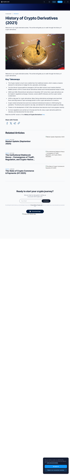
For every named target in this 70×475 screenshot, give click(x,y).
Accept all (56, 466)
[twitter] (11, 123)
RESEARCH (16, 13)
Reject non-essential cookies (56, 470)
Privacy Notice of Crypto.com (36, 205)
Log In (54, 1)
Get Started (46, 201)
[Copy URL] (19, 123)
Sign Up (60, 1)
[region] (56, 466)
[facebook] (7, 123)
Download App (36, 211)
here (43, 114)
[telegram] (14, 123)
